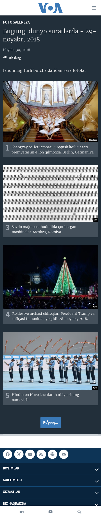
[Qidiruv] (79, 512)
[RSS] (41, 454)
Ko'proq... (50, 423)
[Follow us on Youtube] (30, 454)
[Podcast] (52, 454)
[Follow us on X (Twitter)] (19, 454)
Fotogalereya (16, 22)
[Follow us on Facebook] (7, 454)
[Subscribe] (63, 454)
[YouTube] (50, 512)
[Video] (21, 512)
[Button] (12, 58)
